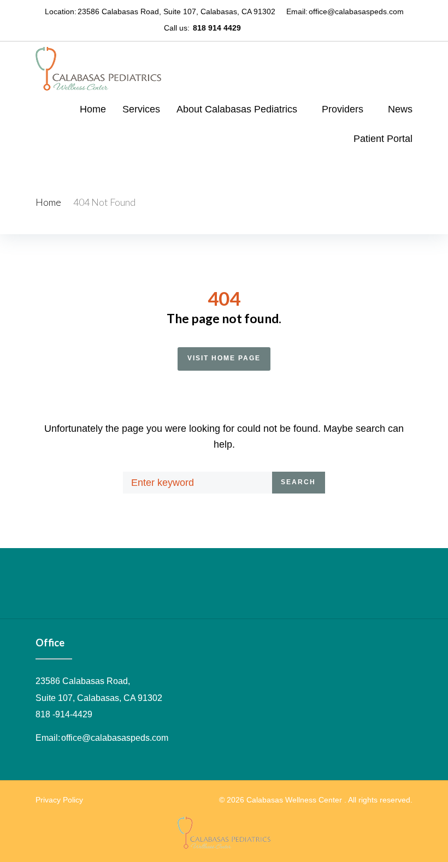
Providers (342, 109)
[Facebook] (255, 27)
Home (93, 109)
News (400, 109)
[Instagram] (281, 27)
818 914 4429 (217, 27)
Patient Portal (382, 138)
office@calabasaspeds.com (356, 11)
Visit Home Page (224, 358)
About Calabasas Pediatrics (236, 109)
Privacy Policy (59, 799)
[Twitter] (268, 27)
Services (141, 109)
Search (298, 482)
